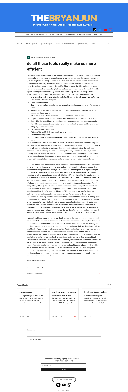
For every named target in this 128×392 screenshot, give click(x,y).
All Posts (19, 43)
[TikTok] (94, 29)
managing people (27, 292)
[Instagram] (110, 29)
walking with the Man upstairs (65, 43)
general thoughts (46, 43)
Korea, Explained (31, 43)
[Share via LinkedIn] (38, 267)
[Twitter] (100, 29)
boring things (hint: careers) (36, 260)
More (93, 43)
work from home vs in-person (64, 292)
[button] (108, 44)
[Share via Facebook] (28, 267)
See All (109, 284)
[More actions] (100, 57)
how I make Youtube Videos (95, 292)
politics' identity (83, 43)
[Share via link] (43, 267)
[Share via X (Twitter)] (33, 267)
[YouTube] (105, 29)
